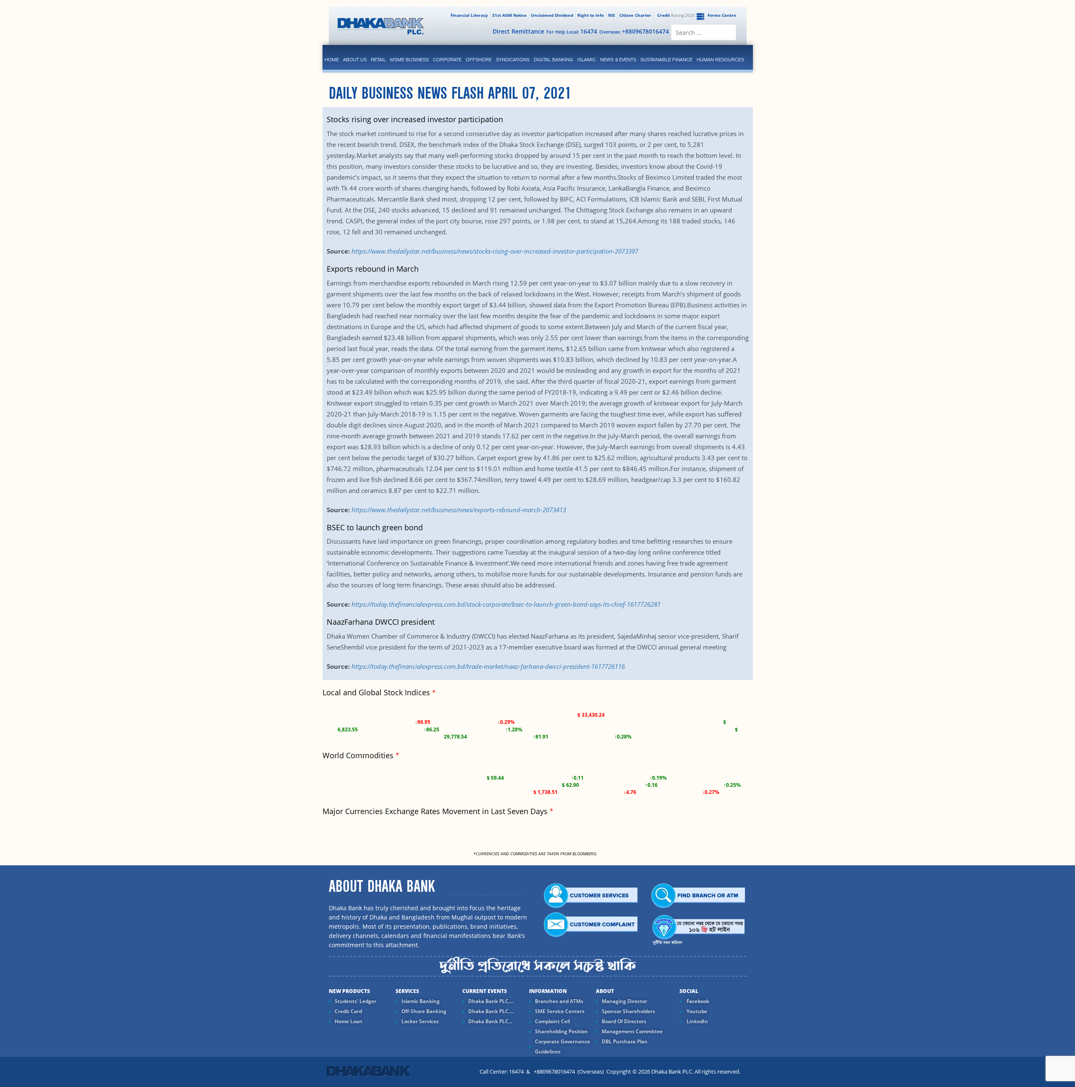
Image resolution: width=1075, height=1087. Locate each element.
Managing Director (624, 1001)
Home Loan (348, 1021)
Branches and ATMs (559, 1001)
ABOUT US (355, 60)
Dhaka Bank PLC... (490, 1021)
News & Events (618, 60)
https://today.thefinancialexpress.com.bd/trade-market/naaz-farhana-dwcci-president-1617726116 (488, 666)
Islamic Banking (420, 1001)
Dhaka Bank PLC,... (491, 1001)
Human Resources (720, 60)
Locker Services (420, 1021)
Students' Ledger (355, 1001)
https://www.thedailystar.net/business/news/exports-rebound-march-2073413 (458, 510)
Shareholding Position (561, 1031)
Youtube (696, 1011)
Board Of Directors (624, 1021)
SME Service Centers (560, 1011)
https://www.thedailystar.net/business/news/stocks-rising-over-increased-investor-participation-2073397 (494, 251)
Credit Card (348, 1011)
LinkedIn (696, 1021)
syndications (513, 60)
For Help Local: (571, 31)
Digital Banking (553, 60)
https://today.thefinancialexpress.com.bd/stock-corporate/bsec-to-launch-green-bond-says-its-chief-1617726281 (506, 604)
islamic (586, 60)
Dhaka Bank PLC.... (491, 1011)
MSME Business (409, 60)
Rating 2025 (676, 15)
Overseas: (634, 31)
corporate (447, 60)
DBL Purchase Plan (625, 1041)
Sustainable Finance (666, 60)
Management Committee (632, 1031)
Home (332, 60)
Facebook (697, 1001)
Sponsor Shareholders (628, 1011)
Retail (378, 60)
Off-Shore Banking (423, 1011)
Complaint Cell (552, 1021)
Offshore (479, 60)
